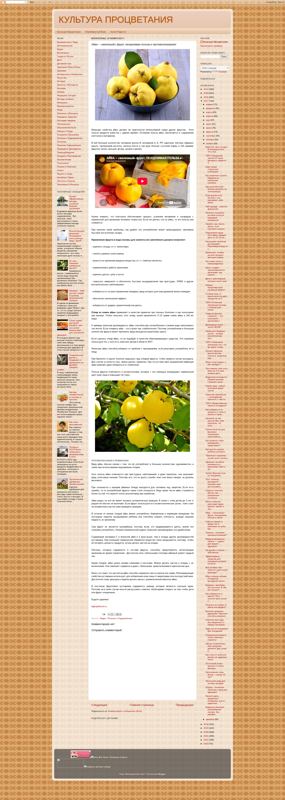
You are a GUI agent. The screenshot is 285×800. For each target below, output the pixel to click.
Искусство (62, 78)
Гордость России (65, 56)
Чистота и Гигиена (66, 181)
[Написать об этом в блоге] (111, 614)
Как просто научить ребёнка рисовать (215, 450)
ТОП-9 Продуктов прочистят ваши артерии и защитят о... (215, 159)
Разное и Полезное (66, 167)
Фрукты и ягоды (64, 174)
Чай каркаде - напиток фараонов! (216, 207)
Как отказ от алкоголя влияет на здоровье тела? (216, 657)
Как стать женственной (75, 423)
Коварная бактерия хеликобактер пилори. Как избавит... (214, 711)
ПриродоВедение (65, 152)
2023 (206, 744)
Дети (59, 60)
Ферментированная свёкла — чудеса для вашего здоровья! (215, 542)
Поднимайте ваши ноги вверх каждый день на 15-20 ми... (215, 235)
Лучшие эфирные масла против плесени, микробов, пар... (216, 354)
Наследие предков (66, 120)
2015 (206, 93)
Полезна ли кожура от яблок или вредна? (216, 606)
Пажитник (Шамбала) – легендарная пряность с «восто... (216, 397)
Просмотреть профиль (211, 46)
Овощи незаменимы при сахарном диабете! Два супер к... (216, 647)
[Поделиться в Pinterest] (120, 614)
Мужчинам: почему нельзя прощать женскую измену (214, 254)
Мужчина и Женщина (67, 113)
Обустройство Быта (66, 128)
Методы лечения (65, 99)
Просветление (64, 159)
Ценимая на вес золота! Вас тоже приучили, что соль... (214, 422)
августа (210, 132)
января (210, 104)
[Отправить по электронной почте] (109, 614)
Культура (61, 88)
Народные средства (67, 117)
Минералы (62, 103)
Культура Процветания (69, 31)
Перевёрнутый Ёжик (95, 31)
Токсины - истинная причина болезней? (216, 533)
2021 (206, 736)
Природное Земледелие (69, 149)
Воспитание (63, 53)
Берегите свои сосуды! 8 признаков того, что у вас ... (216, 149)
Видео (103, 618)
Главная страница (142, 704)
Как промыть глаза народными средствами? (214, 442)
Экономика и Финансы (68, 184)
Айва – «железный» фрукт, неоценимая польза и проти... (216, 515)
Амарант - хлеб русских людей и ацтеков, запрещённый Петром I (76, 296)
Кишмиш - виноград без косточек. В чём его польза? (216, 587)
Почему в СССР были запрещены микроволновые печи (76, 452)
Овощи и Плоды (65, 131)
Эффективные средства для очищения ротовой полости (215, 560)
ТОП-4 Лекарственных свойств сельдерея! (216, 404)
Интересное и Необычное (69, 74)
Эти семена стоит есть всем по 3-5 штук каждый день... (216, 370)
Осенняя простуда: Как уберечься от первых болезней (215, 622)
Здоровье (61, 71)
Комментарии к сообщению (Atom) (125, 711)
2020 (206, 732)
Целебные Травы (65, 177)
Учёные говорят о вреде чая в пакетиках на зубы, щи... (215, 525)
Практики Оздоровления (69, 145)
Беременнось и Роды (67, 42)
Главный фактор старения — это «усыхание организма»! (214, 317)
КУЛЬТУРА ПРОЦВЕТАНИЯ (116, 20)
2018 (206, 724)
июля (209, 128)
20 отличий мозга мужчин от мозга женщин (214, 665)
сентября (211, 136)
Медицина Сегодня (66, 95)
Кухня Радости (118, 31)
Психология (63, 163)
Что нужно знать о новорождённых (214, 262)
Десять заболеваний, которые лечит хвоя (216, 280)
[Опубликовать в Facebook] (117, 614)
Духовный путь (64, 63)
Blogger (161, 774)
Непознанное (63, 124)
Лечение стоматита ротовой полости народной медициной (214, 216)
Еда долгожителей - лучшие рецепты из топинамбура (216, 189)
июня (209, 124)
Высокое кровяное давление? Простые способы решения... (216, 613)
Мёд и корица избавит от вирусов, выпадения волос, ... (216, 578)
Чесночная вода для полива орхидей (215, 682)
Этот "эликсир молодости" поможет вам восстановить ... (214, 483)
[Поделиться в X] (114, 614)
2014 (206, 89)
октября (210, 140)
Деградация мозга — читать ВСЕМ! (215, 326)
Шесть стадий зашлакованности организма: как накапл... (215, 271)
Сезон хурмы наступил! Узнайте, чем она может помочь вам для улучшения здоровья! (70, 327)
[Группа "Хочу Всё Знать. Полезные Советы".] (109, 757)
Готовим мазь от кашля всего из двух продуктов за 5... (216, 296)
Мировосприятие (65, 106)
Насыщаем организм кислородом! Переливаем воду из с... (216, 245)
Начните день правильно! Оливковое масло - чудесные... (215, 699)
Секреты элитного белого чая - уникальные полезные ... (214, 494)
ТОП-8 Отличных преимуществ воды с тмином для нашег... (215, 306)
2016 (206, 97)
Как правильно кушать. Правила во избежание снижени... (216, 179)
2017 (206, 101)
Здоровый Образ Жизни (68, 67)
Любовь (61, 92)
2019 (206, 728)
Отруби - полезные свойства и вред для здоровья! (216, 689)
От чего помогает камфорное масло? (75, 264)
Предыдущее (185, 704)
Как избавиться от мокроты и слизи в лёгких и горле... (215, 412)
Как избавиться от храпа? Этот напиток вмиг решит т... (216, 597)
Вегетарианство (65, 46)
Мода (59, 110)
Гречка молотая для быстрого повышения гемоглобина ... (215, 433)
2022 (206, 740)
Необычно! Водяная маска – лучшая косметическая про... (215, 335)
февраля (210, 108)
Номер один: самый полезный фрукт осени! (215, 388)
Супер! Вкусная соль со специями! (215, 474)
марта (209, 112)
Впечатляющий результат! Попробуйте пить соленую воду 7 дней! (76, 236)
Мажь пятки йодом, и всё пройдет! (215, 363)
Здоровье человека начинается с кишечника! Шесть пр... (215, 465)
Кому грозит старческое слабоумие (211, 169)
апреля (210, 116)
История (61, 81)
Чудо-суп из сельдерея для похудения (216, 630)
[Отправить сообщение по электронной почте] (104, 614)
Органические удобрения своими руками (76, 481)
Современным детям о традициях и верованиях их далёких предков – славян (70, 362)
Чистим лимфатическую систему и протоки (76, 396)
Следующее (99, 704)
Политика (61, 142)
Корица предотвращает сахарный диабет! (215, 287)
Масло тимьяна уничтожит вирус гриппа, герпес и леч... (214, 505)
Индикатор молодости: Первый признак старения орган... (216, 379)
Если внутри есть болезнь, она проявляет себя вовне (214, 199)
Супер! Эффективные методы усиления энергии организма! (76, 202)
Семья (60, 170)
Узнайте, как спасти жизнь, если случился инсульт (215, 226)
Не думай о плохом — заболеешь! (216, 551)
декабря (210, 719)
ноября (210, 143)
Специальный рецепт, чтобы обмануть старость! (216, 637)
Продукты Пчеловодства (69, 156)
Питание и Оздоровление (119, 618)
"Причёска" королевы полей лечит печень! (216, 456)
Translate (222, 72)
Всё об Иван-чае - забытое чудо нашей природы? (216, 569)
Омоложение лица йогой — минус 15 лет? (215, 674)
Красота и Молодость (67, 85)
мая (208, 120)
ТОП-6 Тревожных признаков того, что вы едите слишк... (216, 344)
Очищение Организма (68, 135)
